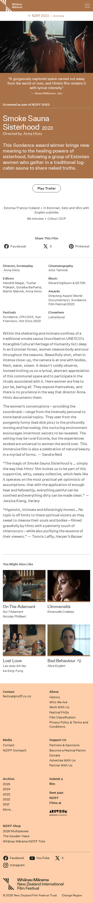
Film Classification (62, 717)
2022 (6, 799)
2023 (6, 794)
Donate (54, 755)
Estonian (53, 208)
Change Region (72, 895)
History (54, 697)
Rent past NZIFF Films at (56, 798)
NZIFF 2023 (41, 104)
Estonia (9, 208)
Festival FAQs (59, 712)
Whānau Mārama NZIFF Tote (24, 841)
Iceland (34, 208)
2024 (6, 789)
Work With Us (59, 707)
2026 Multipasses (16, 831)
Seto (65, 208)
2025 (6, 784)
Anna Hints (32, 133)
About (54, 692)
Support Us (57, 740)
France (22, 208)
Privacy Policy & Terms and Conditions (68, 724)
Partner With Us (60, 765)
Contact (9, 692)
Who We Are (58, 702)
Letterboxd (56, 317)
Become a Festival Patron (67, 750)
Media (7, 740)
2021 (6, 804)
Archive (8, 779)
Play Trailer (46, 188)
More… (8, 810)
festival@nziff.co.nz (17, 696)
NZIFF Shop (12, 826)
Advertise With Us (62, 760)
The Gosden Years (16, 836)
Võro (78, 208)
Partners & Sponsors (64, 745)
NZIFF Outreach (14, 750)
